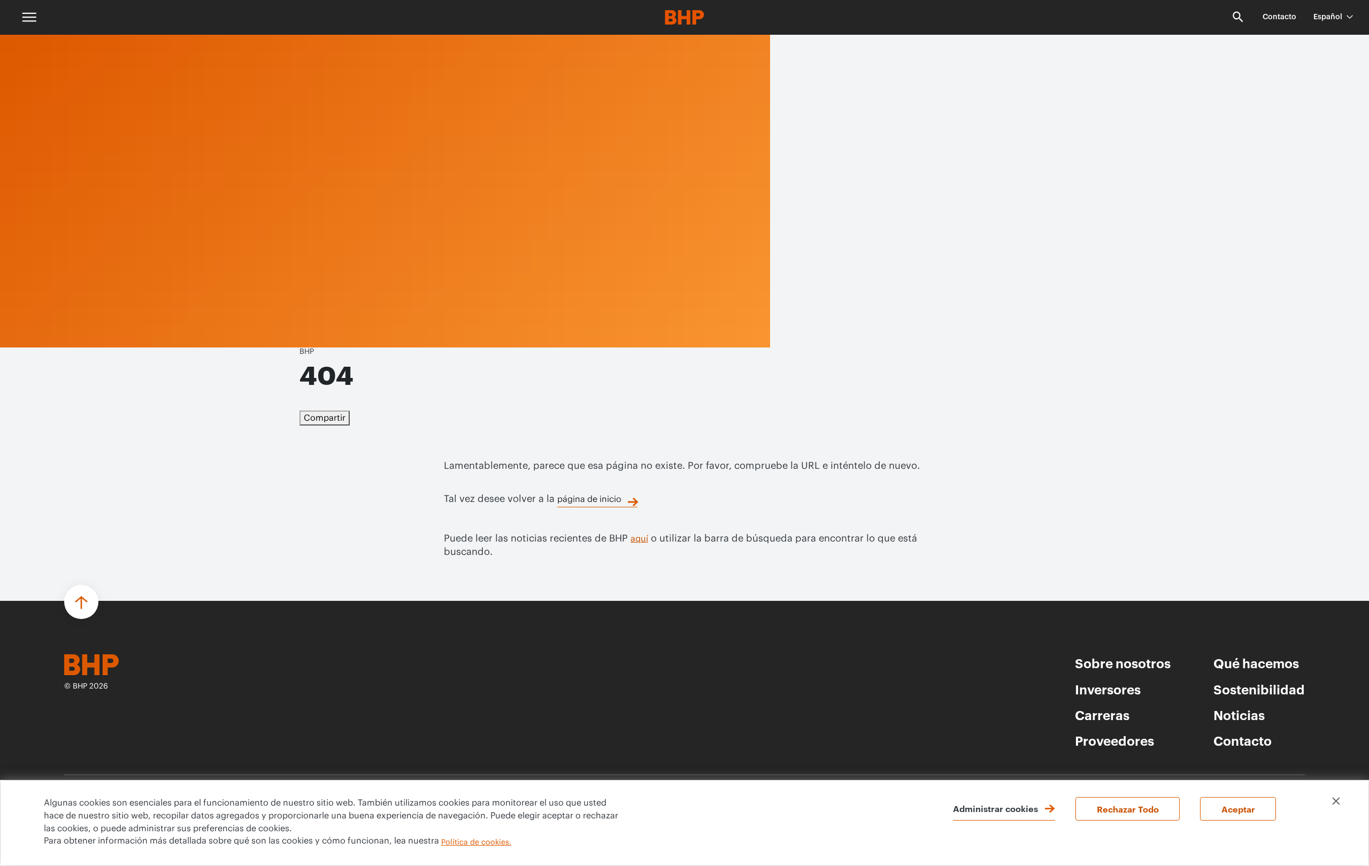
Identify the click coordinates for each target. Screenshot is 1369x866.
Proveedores (1114, 740)
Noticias (1239, 714)
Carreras (1102, 714)
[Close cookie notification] (1336, 801)
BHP (306, 351)
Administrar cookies (995, 808)
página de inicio (589, 499)
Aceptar (1238, 809)
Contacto (1279, 17)
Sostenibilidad (1259, 689)
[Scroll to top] (81, 602)
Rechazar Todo (1128, 809)
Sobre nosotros (1123, 662)
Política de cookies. (476, 842)
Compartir (324, 418)
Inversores (1108, 689)
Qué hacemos (1256, 662)
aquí (639, 539)
